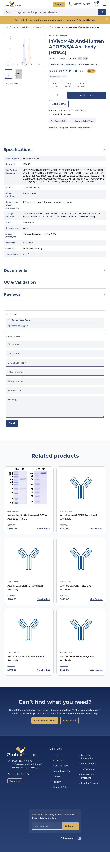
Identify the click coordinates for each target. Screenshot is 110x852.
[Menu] (105, 4)
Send (12, 423)
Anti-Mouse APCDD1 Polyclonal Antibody (78, 517)
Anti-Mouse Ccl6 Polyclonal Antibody (76, 588)
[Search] (102, 12)
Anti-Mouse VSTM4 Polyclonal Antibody (25, 588)
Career (56, 776)
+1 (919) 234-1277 (21, 773)
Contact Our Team (44, 720)
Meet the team (60, 765)
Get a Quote (59, 103)
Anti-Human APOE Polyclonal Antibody (77, 658)
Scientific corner (61, 771)
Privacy (57, 781)
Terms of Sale (60, 787)
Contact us (15, 781)
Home (6, 27)
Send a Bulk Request (58, 127)
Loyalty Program (89, 783)
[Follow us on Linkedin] (79, 838)
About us (57, 760)
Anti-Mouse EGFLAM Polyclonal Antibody (26, 658)
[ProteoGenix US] (12, 4)
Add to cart (86, 95)
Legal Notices (88, 763)
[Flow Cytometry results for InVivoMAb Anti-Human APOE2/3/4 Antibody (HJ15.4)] (8, 74)
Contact (59, 4)
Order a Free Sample (80, 127)
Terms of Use (88, 768)
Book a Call (69, 720)
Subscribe (70, 826)
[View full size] (8, 63)
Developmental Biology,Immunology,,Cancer (30, 27)
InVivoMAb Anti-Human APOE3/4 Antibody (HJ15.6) (27, 517)
